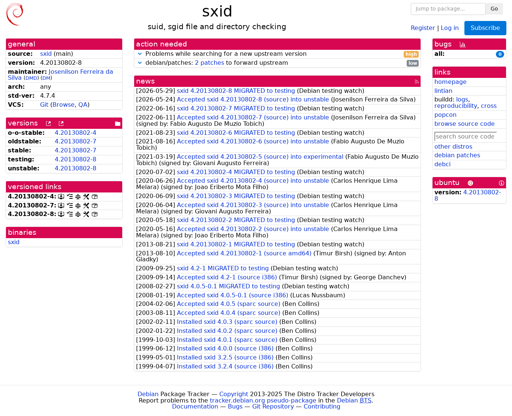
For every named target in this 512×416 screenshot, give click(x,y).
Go (494, 9)
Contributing (322, 406)
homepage (450, 81)
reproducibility (455, 105)
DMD (31, 78)
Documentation (195, 406)
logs (462, 99)
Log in (450, 27)
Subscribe (485, 27)
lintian (443, 90)
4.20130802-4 (75, 132)
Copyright (233, 394)
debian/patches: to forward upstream (280, 63)
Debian (148, 394)
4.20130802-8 (75, 159)
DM (46, 78)
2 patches (209, 62)
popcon (445, 114)
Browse (63, 104)
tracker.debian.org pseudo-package (263, 400)
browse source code (464, 123)
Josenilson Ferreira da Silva (60, 75)
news (145, 81)
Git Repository (273, 406)
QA (82, 104)
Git (44, 104)
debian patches (457, 155)
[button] (140, 53)
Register (423, 27)
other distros (453, 146)
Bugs (235, 406)
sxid (46, 53)
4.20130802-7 (75, 141)
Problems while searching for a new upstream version (280, 54)
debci (442, 164)
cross (489, 105)
